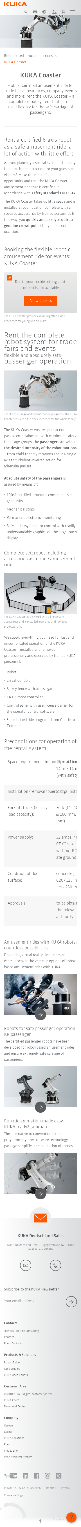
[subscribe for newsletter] (71, 1301)
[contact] (35, 12)
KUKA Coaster (15, 62)
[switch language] (44, 12)
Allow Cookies (40, 301)
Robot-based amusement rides (28, 56)
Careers (9, 1425)
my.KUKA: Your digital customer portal (28, 1394)
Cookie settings (13, 1495)
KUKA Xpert (11, 1400)
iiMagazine (11, 1451)
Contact (9, 1337)
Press (7, 1444)
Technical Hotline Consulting (21, 1331)
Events (8, 1432)
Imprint (51, 1488)
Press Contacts (13, 1343)
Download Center (15, 1406)
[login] (54, 12)
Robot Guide (12, 1362)
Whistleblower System (18, 1457)
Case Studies (12, 1369)
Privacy (65, 1488)
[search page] (26, 12)
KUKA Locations (14, 1438)
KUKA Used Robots (16, 1375)
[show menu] (72, 12)
